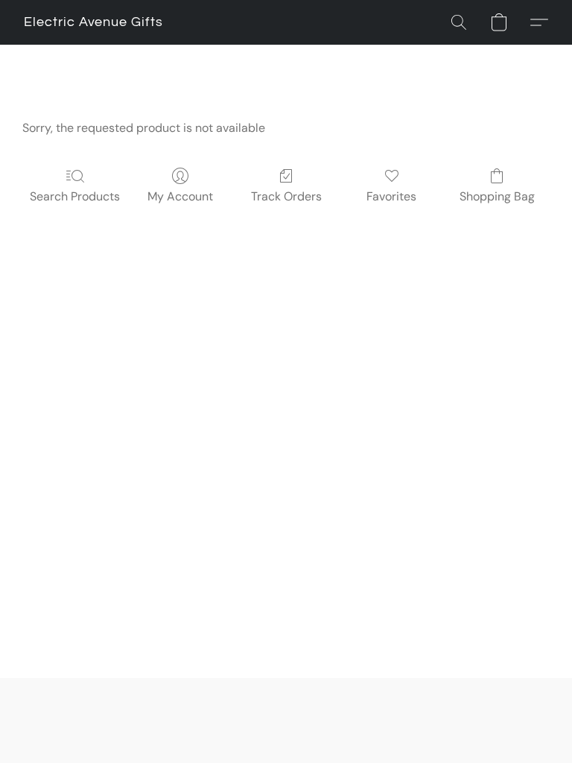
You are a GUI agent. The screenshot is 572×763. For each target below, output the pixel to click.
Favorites (391, 196)
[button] (93, 22)
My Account (180, 196)
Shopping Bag (497, 196)
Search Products (75, 196)
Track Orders (286, 196)
